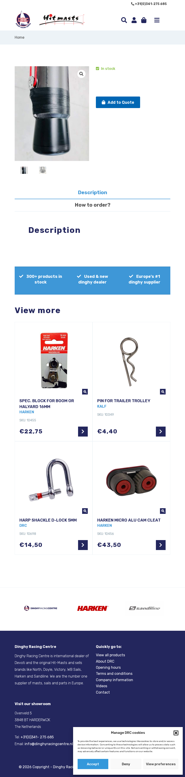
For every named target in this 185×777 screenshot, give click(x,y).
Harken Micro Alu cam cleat (129, 520)
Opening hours (108, 667)
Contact (103, 692)
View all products (110, 655)
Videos (101, 686)
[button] (176, 733)
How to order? (93, 205)
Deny (126, 764)
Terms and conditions (114, 673)
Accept (93, 764)
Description (92, 192)
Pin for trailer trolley (123, 400)
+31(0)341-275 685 (150, 4)
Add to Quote (121, 102)
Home (19, 37)
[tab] (92, 193)
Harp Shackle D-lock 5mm (48, 520)
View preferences (161, 764)
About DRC (105, 661)
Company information (114, 680)
